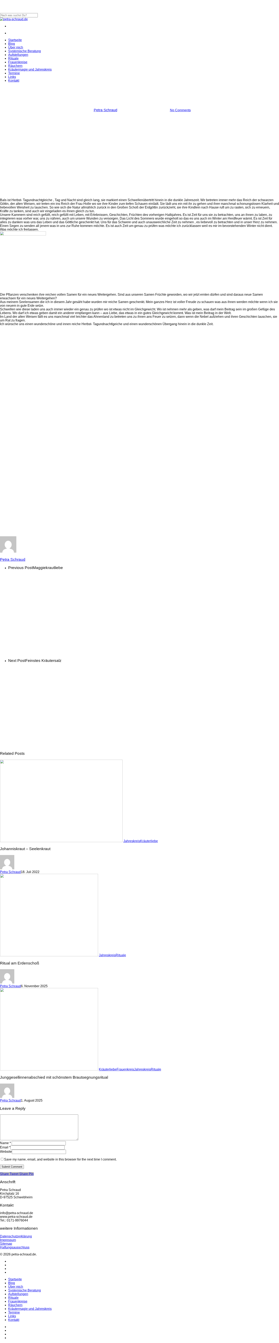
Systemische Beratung (24, 1290)
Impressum (8, 1240)
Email (5, 1147)
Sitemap (6, 1243)
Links (12, 1316)
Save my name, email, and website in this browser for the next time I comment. (60, 1159)
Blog (11, 1283)
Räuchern (15, 1305)
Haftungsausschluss (14, 1247)
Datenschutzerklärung (16, 1236)
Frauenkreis (125, 1069)
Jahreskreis (139, 89)
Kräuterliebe (149, 841)
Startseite (15, 1279)
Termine (14, 1312)
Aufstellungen (18, 1294)
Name (5, 1143)
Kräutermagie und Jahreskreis (30, 1308)
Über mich (15, 1286)
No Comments (180, 110)
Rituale (121, 955)
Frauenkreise (17, 1301)
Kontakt (13, 1320)
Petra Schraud (105, 110)
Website (6, 1151)
